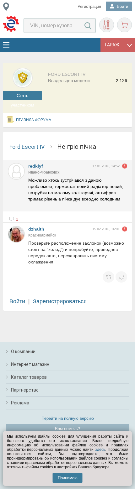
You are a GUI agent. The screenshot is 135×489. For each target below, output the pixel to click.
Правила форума (33, 120)
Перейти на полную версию (67, 418)
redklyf (35, 166)
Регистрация (89, 6)
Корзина (124, 25)
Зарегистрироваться (60, 301)
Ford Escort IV (27, 146)
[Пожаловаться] (124, 166)
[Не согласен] (121, 277)
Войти (17, 301)
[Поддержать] (108, 277)
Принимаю (68, 478)
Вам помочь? (67, 428)
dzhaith (36, 228)
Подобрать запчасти (106, 25)
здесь (100, 449)
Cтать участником (22, 96)
